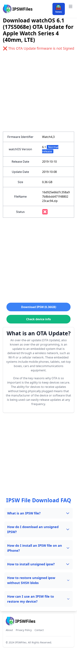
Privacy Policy (24, 630)
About (9, 630)
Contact (39, 630)
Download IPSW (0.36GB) (38, 307)
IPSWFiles (21, 642)
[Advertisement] (38, 93)
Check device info (38, 319)
